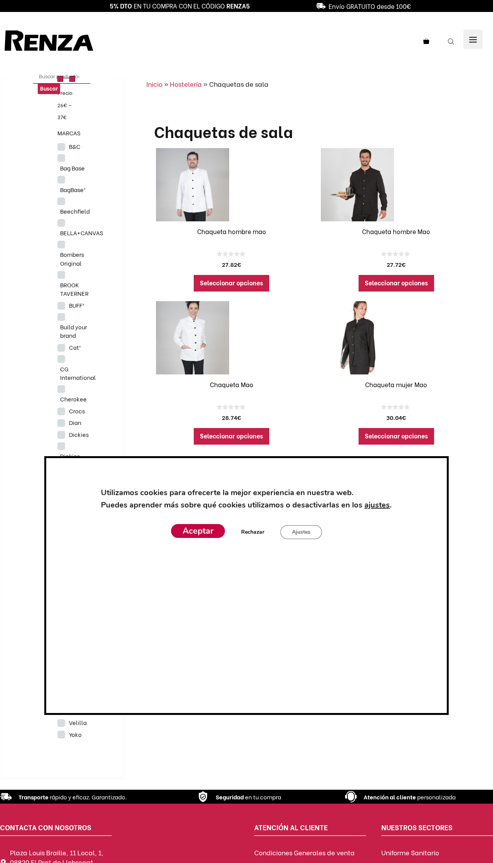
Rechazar (252, 532)
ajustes (377, 505)
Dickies (79, 434)
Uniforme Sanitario (410, 852)
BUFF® (76, 305)
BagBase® (73, 189)
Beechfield (75, 211)
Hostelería (186, 84)
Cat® (75, 347)
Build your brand (73, 331)
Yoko (75, 734)
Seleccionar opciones (231, 282)
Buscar (49, 88)
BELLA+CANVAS (81, 232)
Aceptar (198, 531)
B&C (74, 146)
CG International (78, 373)
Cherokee (73, 398)
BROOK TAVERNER (74, 289)
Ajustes (301, 532)
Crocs (77, 410)
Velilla (78, 722)
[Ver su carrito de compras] (429, 41)
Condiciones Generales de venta (304, 852)
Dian (75, 422)
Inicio (154, 84)
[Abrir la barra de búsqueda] (452, 41)
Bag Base (72, 167)
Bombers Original (72, 258)
